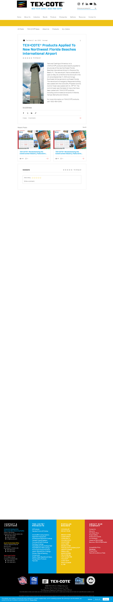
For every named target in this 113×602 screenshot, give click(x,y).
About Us (46, 29)
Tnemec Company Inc (58, 588)
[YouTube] (91, 4)
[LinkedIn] (87, 4)
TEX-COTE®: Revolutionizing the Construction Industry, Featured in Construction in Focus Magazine (68, 153)
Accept (106, 599)
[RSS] (95, 4)
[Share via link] (35, 113)
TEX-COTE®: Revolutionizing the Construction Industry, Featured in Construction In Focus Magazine (32, 153)
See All (84, 127)
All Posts (21, 29)
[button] (36, 17)
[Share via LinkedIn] (31, 113)
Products (55, 29)
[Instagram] (78, 4)
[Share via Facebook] (23, 113)
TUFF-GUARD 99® (66, 557)
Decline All (97, 599)
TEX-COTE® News (33, 29)
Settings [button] (90, 599)
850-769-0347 (55, 9)
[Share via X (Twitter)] (27, 113)
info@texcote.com (12, 539)
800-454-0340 (39, 9)
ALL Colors (66, 29)
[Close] (111, 599)
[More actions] (80, 41)
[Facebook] (82, 4)
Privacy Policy (33, 600)
